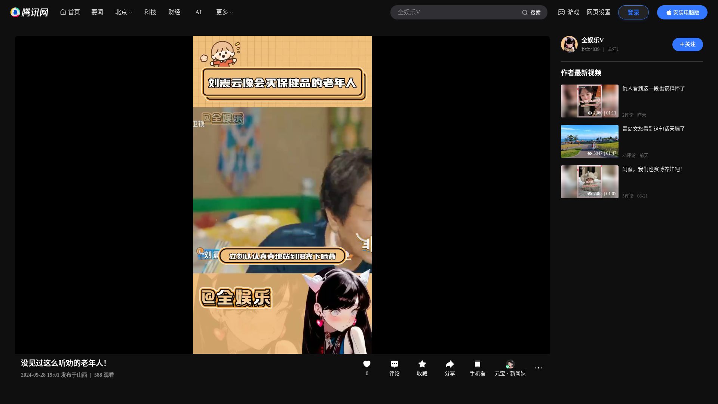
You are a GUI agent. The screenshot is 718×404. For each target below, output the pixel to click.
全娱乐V (593, 40)
